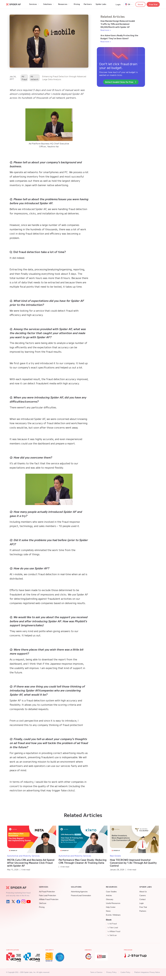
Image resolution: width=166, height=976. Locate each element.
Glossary (109, 899)
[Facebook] (18, 902)
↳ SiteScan (112, 935)
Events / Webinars (113, 915)
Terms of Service (96, 972)
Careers (142, 895)
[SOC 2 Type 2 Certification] (59, 957)
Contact (142, 899)
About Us (143, 892)
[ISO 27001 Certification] (49, 957)
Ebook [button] (140, 4)
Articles (109, 895)
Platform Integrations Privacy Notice (147, 972)
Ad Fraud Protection (47, 892)
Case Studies (111, 892)
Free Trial (153, 4)
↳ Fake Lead (112, 928)
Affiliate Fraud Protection (48, 899)
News (108, 911)
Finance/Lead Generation (81, 895)
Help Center (110, 907)
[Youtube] (28, 902)
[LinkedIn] (8, 902)
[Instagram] (23, 902)
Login (118, 4)
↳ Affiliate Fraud (113, 931)
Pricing (41, 907)
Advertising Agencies (79, 892)
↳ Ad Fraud (112, 924)
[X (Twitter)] (13, 902)
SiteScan (42, 903)
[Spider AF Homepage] (18, 887)
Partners (142, 911)
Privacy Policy (111, 972)
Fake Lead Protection (47, 895)
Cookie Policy (125, 972)
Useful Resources (113, 903)
